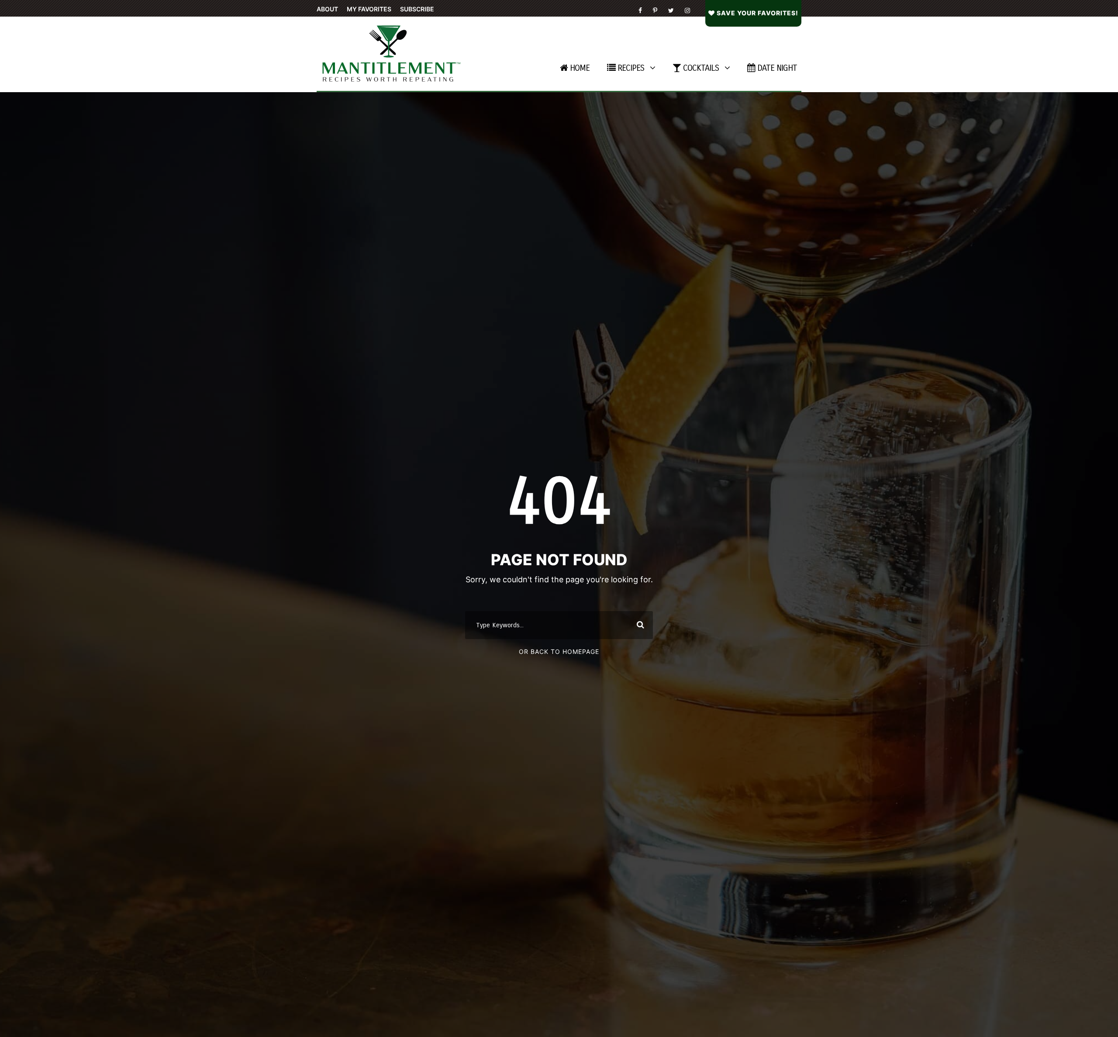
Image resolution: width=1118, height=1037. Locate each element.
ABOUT (327, 9)
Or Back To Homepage (559, 651)
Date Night (777, 68)
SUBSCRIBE (417, 9)
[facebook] (640, 10)
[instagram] (687, 10)
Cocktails (701, 68)
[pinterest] (655, 10)
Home (580, 68)
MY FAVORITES (369, 9)
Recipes (631, 68)
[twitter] (671, 10)
